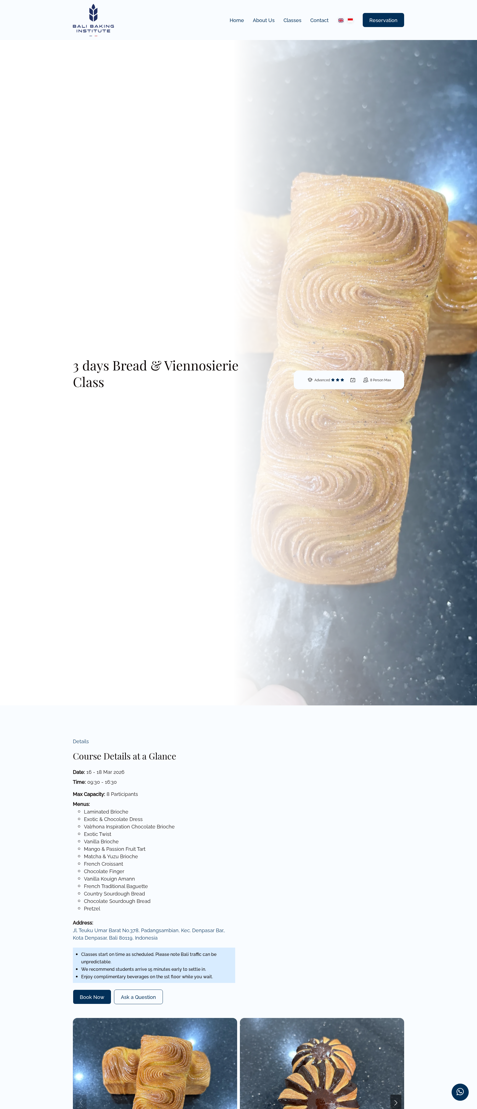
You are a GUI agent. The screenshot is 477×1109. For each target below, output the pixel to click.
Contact (319, 20)
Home (237, 20)
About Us (264, 20)
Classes (292, 20)
